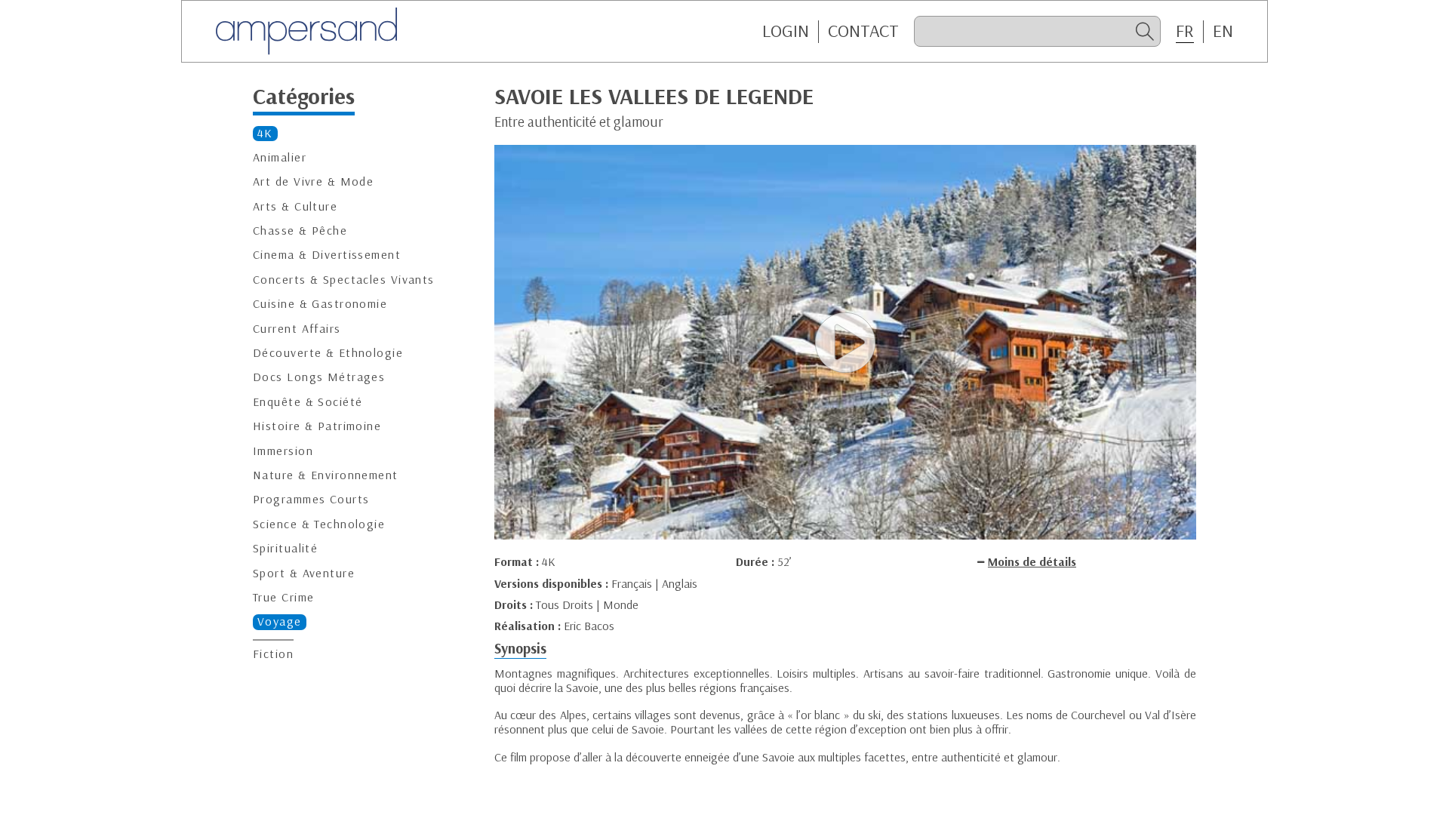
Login (785, 31)
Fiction (273, 654)
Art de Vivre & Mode (313, 181)
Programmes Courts (311, 499)
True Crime (283, 597)
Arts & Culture (295, 206)
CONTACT (863, 31)
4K (265, 133)
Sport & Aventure (304, 573)
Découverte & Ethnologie (328, 353)
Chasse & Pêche (300, 230)
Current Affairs (297, 328)
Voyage (279, 621)
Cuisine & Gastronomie (320, 304)
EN (1223, 31)
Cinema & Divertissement (327, 255)
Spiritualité (285, 548)
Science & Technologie (319, 524)
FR (1185, 31)
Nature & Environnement (325, 475)
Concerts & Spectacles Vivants (344, 279)
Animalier (279, 157)
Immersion (283, 451)
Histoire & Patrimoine (317, 426)
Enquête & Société (307, 402)
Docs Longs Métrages (319, 377)
